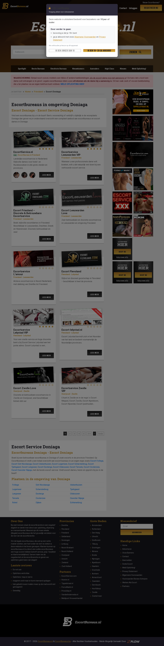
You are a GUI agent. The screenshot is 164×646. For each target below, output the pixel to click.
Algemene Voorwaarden (85, 37)
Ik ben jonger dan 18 (65, 50)
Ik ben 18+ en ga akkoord (99, 50)
